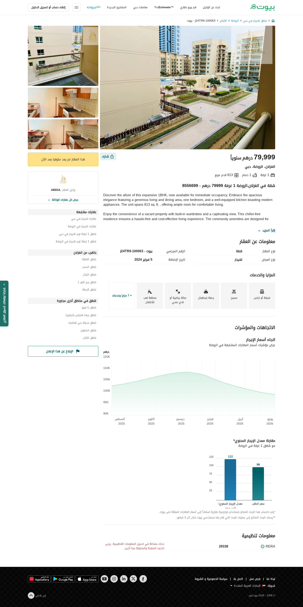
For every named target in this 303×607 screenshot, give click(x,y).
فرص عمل (255, 579)
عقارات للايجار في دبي (83, 219)
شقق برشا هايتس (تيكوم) (81, 316)
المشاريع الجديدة (117, 7)
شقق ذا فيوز (89, 308)
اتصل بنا (238, 579)
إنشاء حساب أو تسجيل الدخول (48, 7)
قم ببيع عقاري (188, 7)
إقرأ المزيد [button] (268, 230)
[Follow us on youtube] (104, 578)
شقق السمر (89, 267)
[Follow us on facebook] (143, 578)
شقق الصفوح (88, 331)
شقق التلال (89, 338)
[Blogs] (94, 7)
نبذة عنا (271, 579)
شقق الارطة (89, 290)
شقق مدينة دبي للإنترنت (82, 323)
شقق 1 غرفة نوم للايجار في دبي (77, 234)
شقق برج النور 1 (87, 283)
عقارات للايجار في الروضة (82, 227)
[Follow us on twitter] (133, 578)
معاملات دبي (140, 7)
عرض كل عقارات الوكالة (65, 199)
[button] (4, 303)
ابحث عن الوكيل (211, 7)
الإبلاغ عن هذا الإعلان (59, 351)
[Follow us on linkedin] (124, 578)
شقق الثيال (89, 275)
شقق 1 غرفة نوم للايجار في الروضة (76, 242)
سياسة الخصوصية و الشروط (211, 579)
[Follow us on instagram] (114, 578)
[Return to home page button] (262, 7)
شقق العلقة (89, 260)
